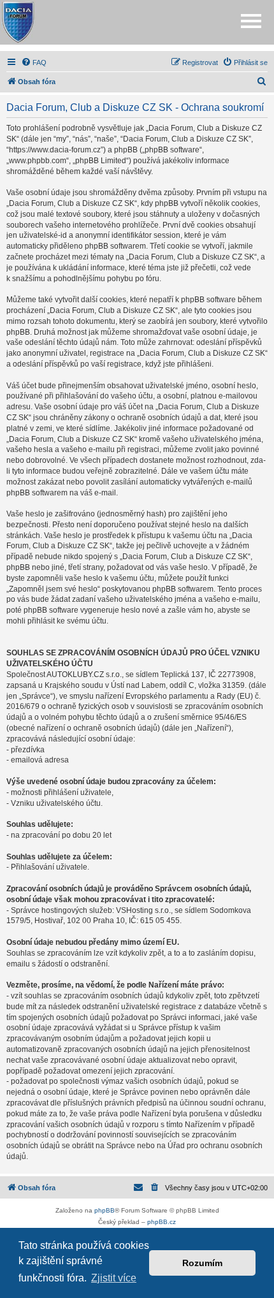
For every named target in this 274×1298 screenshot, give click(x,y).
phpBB (104, 1210)
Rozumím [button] (202, 1263)
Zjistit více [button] (113, 1277)
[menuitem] (34, 62)
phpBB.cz (161, 1221)
